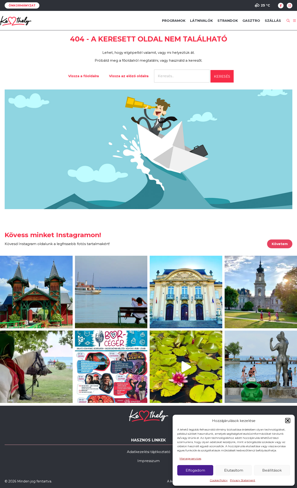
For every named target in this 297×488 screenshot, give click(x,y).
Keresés (222, 76)
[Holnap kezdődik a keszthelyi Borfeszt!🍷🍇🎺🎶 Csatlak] (111, 367)
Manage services (190, 458)
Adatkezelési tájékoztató (148, 452)
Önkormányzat (22, 5)
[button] (287, 420)
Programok (173, 21)
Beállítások (272, 470)
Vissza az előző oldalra (128, 76)
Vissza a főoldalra (83, 76)
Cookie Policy (219, 480)
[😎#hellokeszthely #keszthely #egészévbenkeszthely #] (36, 367)
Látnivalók (201, 21)
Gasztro (251, 21)
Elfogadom (195, 470)
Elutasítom (233, 470)
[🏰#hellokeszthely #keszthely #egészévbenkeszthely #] (36, 292)
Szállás (273, 21)
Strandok (227, 21)
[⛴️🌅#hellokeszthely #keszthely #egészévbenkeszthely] (111, 292)
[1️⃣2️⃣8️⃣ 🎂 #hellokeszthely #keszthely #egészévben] (186, 292)
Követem (280, 244)
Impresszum (148, 461)
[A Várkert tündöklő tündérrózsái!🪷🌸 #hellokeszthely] (186, 367)
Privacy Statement (242, 480)
